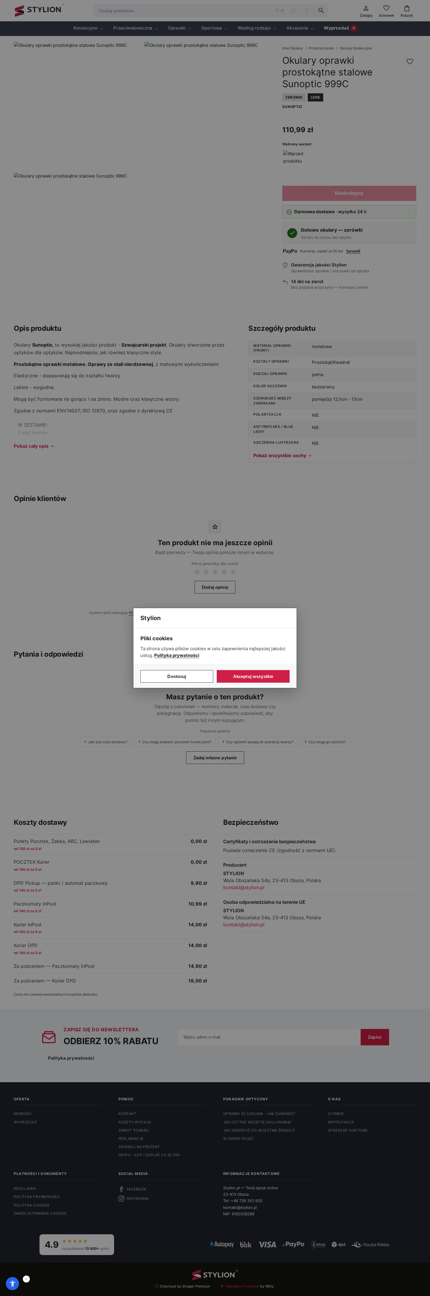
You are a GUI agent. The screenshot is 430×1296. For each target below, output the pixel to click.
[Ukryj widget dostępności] (26, 1279)
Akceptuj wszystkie (253, 676)
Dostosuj (176, 676)
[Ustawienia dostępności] (12, 1283)
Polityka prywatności (176, 655)
